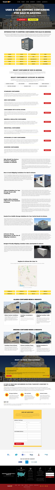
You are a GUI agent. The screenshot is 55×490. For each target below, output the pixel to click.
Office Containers (30, 473)
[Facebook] (40, 486)
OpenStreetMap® (26, 287)
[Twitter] (42, 486)
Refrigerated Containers (30, 479)
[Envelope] (47, 486)
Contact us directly (40, 474)
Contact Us (45, 375)
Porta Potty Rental (30, 476)
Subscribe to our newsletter (50, 471)
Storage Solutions (13, 393)
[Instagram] (43, 486)
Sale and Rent (28, 393)
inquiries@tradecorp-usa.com (40, 475)
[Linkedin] (45, 486)
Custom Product (43, 393)
